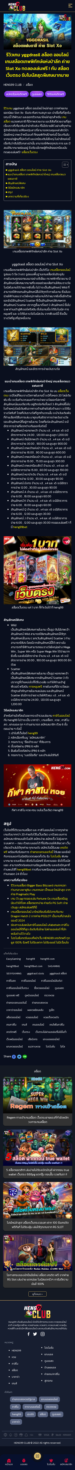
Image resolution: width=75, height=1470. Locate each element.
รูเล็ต (51, 1010)
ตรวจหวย (49, 995)
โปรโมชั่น (55, 856)
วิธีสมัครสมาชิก (16, 188)
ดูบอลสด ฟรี (12, 995)
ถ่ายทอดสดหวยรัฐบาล (23, 1399)
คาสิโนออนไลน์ (61, 715)
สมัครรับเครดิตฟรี (16, 94)
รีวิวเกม (8, 108)
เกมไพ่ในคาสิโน (57, 1025)
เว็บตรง (26, 1032)
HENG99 (16, 1350)
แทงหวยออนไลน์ (14, 1047)
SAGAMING (54, 966)
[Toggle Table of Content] (63, 165)
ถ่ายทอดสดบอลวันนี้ (41, 852)
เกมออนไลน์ (38, 1025)
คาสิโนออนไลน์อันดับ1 (51, 981)
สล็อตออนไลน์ (13, 1017)
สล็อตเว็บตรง (30, 152)
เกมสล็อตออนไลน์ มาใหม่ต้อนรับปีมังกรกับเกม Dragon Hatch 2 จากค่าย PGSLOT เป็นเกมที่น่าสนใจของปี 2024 (41, 916)
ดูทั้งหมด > (37, 1294)
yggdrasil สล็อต (58, 973)
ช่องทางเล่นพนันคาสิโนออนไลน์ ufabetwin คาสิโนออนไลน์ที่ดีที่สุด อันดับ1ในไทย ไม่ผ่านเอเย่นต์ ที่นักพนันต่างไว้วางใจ (40, 929)
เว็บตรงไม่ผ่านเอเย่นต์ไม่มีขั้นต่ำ (51, 1032)
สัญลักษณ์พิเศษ (16, 183)
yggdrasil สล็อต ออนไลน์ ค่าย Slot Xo (29, 170)
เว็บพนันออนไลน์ (14, 1039)
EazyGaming (13, 959)
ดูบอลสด (37, 94)
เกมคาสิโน (11, 1025)
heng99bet (20, 527)
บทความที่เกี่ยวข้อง (18, 196)
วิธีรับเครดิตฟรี (55, 94)
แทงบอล (48, 1354)
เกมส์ (24, 1025)
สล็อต (29, 84)
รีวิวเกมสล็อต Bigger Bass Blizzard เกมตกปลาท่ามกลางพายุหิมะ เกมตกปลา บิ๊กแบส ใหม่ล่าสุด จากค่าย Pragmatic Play (40, 889)
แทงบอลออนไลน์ (51, 1039)
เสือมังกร (33, 1039)
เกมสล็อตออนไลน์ (60, 270)
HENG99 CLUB (13, 84)
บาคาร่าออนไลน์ (14, 1010)
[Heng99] (29, 6)
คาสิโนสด (11, 981)
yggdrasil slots (35, 973)
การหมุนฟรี (35, 686)
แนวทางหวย (34, 1047)
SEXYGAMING (13, 973)
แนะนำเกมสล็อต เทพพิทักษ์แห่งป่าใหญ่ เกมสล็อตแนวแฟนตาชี (37, 176)
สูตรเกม (48, 1381)
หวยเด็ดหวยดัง (51, 1017)
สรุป (10, 192)
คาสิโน (15, 1364)
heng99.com (47, 959)
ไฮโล (62, 1047)
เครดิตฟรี (11, 1032)
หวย (14, 1357)
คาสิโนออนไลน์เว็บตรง (17, 988)
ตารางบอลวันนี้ (32, 1407)
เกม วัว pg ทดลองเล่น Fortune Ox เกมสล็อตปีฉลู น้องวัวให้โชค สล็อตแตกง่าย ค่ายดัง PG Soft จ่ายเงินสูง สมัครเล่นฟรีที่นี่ (39, 902)
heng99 (33, 733)
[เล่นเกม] (37, 1456)
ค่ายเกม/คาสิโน (52, 1374)
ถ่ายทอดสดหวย (40, 1003)
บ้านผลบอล (50, 1367)
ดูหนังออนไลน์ (32, 995)
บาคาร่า (15, 1377)
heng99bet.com (33, 966)
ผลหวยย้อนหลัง (35, 1010)
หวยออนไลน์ (32, 1017)
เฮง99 (30, 1414)
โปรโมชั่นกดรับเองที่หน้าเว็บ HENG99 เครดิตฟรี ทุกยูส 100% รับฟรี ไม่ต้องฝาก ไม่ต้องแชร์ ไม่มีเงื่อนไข (40, 940)
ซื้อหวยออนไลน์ (41, 988)
